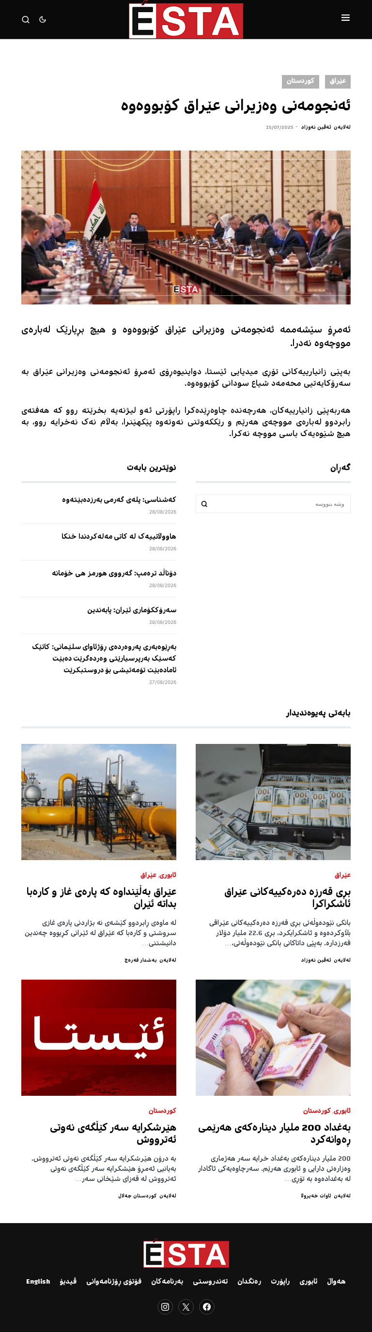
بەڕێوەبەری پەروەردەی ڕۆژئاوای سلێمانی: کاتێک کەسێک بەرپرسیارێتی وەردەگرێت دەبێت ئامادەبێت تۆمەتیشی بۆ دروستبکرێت (104, 659)
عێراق (338, 81)
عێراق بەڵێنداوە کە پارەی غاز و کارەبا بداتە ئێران (102, 899)
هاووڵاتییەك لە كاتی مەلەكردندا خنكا (119, 537)
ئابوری (167, 875)
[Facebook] (207, 1307)
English (38, 1282)
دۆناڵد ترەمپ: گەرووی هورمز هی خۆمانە (114, 574)
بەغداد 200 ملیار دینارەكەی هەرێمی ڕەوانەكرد (274, 1134)
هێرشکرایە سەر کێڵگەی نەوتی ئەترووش (113, 1134)
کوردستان (300, 81)
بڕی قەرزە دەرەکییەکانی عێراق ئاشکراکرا (287, 899)
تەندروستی (210, 1282)
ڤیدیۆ (68, 1282)
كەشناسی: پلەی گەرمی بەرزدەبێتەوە (119, 500)
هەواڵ (336, 1282)
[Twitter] (186, 1307)
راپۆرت (280, 1282)
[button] (346, 19)
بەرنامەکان (167, 1282)
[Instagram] (165, 1307)
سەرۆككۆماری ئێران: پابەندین (131, 611)
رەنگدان (249, 1282)
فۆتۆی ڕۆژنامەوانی (113, 1282)
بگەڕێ (204, 504)
